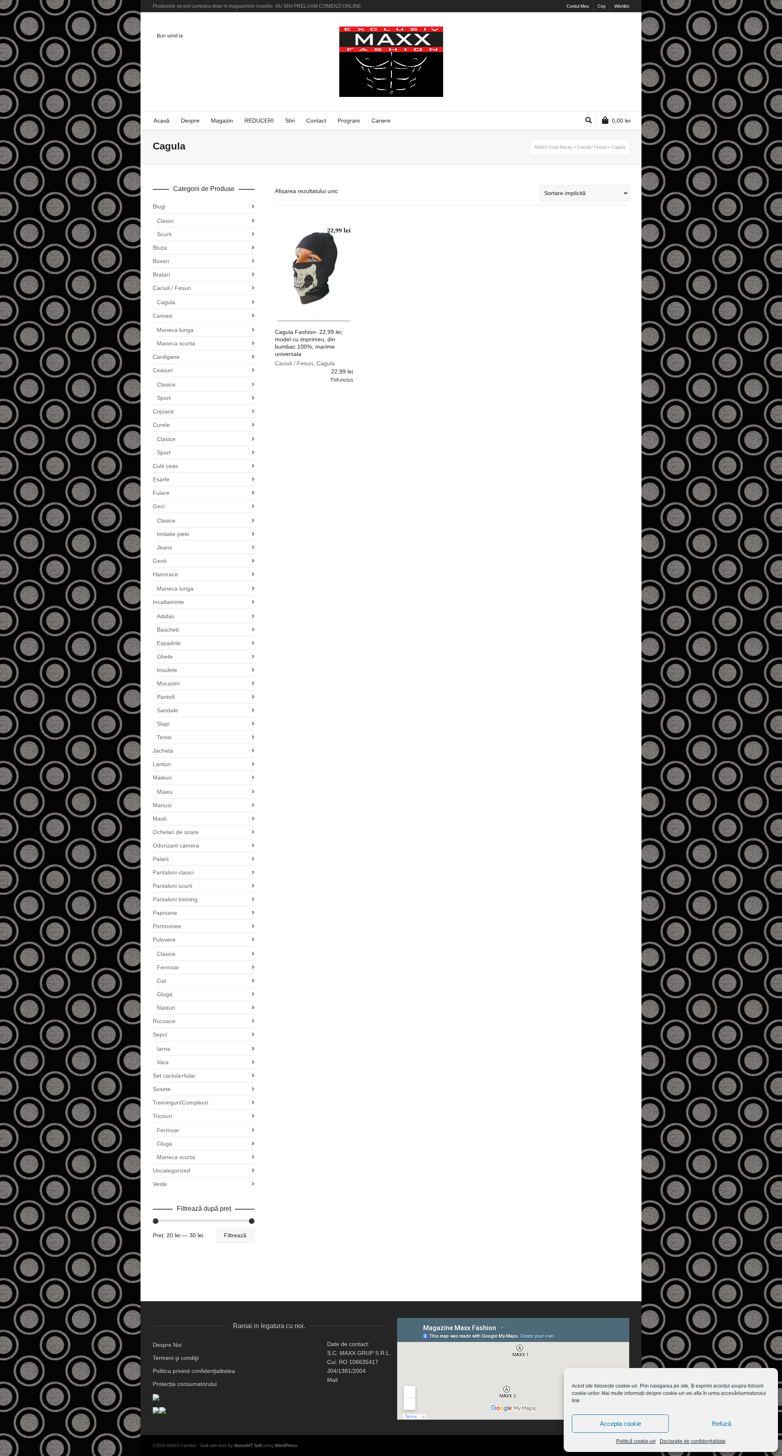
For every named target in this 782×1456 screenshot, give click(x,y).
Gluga (164, 994)
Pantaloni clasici (173, 872)
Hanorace (165, 574)
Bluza (160, 247)
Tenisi (164, 737)
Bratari (161, 274)
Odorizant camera (176, 845)
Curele (161, 425)
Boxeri (161, 261)
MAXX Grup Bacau (553, 147)
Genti (160, 561)
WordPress (286, 1445)
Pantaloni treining (175, 899)
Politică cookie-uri (636, 1441)
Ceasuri (163, 370)
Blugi (159, 206)
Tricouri (162, 1116)
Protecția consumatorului (185, 1384)
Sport (164, 398)
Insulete (167, 670)
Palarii (161, 859)
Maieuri (162, 777)
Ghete (165, 656)
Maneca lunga (175, 330)
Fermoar (168, 967)
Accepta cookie (620, 1423)
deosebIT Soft (248, 1445)
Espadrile (169, 643)
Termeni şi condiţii (176, 1358)
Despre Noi (167, 1345)
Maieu (165, 791)
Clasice (166, 384)
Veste (160, 1184)
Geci (159, 506)
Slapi (163, 723)
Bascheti (168, 629)
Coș (601, 6)
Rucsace (164, 1021)
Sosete (162, 1089)
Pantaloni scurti (172, 886)
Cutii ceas (165, 466)
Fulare (161, 493)
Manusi (162, 805)
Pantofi (166, 697)
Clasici (165, 220)
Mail (332, 1380)
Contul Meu (578, 6)
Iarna (163, 1048)
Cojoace (163, 411)
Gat (161, 980)
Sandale (167, 710)
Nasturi (166, 1007)
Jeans (164, 547)
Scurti (164, 234)
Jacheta (163, 750)
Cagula (325, 363)
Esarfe (161, 479)
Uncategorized (171, 1170)
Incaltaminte (168, 602)
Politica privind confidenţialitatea (194, 1371)
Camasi (162, 315)
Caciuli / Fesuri (294, 363)
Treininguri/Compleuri (180, 1102)
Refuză (721, 1423)
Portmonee (167, 926)
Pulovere (164, 939)
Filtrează (235, 1235)
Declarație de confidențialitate (693, 1441)
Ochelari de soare (176, 832)
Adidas (165, 616)
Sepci (160, 1034)
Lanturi (162, 764)
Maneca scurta (176, 343)
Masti (160, 818)
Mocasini (168, 683)
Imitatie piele (173, 534)
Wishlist (621, 6)
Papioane (165, 912)
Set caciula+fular (174, 1075)
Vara (163, 1062)
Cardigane (166, 357)
